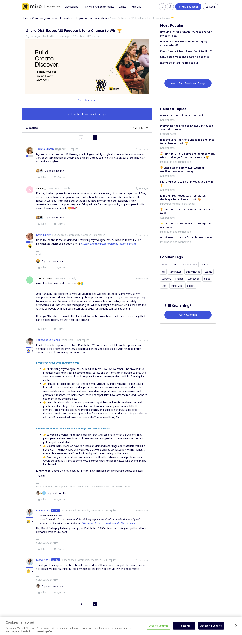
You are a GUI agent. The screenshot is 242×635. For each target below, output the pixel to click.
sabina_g (41, 188)
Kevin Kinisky (43, 234)
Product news (168, 133)
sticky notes (193, 271)
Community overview (44, 18)
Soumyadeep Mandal (48, 340)
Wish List (135, 6)
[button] (188, 6)
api (163, 271)
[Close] (236, 625)
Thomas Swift (44, 278)
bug (175, 264)
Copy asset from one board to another (184, 57)
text (164, 285)
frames (206, 264)
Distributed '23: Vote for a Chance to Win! (186, 237)
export (191, 285)
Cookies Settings (158, 625)
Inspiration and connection (91, 18)
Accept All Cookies (211, 625)
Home (25, 18)
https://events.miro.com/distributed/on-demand (108, 243)
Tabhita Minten (45, 149)
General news (168, 120)
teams (208, 271)
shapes (179, 278)
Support (166, 278)
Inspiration (66, 18)
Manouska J (43, 510)
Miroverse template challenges (178, 203)
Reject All (184, 625)
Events (122, 6)
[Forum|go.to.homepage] (41, 6)
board (165, 264)
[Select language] (170, 6)
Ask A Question (188, 314)
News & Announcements (99, 6)
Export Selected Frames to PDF (179, 62)
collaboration (189, 264)
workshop (193, 278)
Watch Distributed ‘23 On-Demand (181, 115)
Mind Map (176, 285)
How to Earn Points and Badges (188, 83)
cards (207, 278)
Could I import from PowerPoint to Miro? (186, 51)
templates (175, 271)
